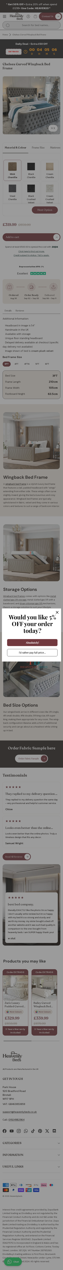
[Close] (57, 612)
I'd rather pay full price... (32, 652)
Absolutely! (32, 642)
